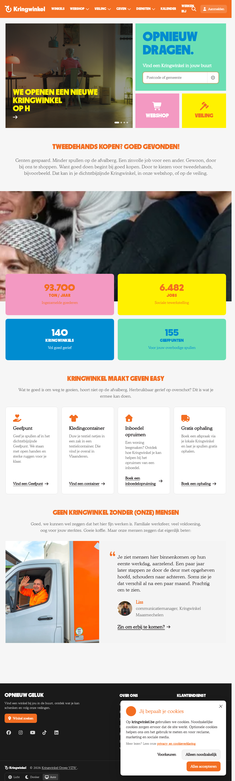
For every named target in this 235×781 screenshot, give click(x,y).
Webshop (77, 9)
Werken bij (188, 8)
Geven (121, 9)
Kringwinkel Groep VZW (59, 768)
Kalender (168, 9)
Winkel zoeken (23, 718)
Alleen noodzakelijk (201, 754)
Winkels (57, 9)
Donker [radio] (34, 777)
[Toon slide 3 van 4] (124, 122)
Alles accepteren (203, 766)
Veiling (100, 9)
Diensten (143, 9)
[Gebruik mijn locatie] (212, 77)
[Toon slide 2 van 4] (121, 122)
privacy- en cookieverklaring (176, 743)
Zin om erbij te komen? (141, 627)
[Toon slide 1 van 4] (117, 122)
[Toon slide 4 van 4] (127, 122)
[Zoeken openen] (194, 9)
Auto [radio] (53, 777)
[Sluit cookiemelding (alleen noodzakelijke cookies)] (220, 706)
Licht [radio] (17, 777)
